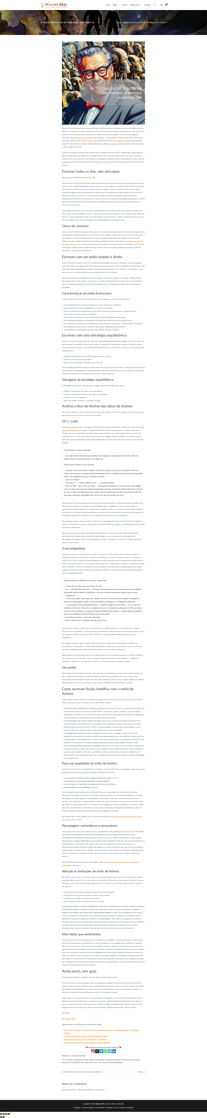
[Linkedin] (114, 1051)
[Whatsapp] (105, 1051)
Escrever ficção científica (113, 1059)
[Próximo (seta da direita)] (4, 1117)
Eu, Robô (88, 427)
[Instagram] (93, 1051)
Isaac (82, 1062)
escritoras (136, 1059)
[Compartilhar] (6, 1114)
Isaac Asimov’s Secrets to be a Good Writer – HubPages (85, 1039)
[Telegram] (110, 1051)
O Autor (124, 5)
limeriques (113, 144)
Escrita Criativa (128, 1059)
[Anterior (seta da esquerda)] (1, 1117)
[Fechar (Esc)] (9, 1114)
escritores (65, 1062)
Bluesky (91, 1107)
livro (95, 1062)
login (80, 1090)
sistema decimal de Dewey (82, 138)
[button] (118, 5)
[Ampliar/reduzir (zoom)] (1, 1114)
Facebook (130, 1107)
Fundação (89, 141)
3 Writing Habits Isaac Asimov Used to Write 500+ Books (86, 1036)
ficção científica (74, 1062)
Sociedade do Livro (111, 1107)
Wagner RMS (70, 1019)
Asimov (70, 1059)
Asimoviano (78, 1059)
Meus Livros (135, 5)
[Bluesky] (101, 1051)
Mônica (141, 1072)
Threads (84, 1107)
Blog (115, 5)
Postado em (73, 1055)
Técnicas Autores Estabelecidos (112, 1062)
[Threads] (97, 1051)
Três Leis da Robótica (70, 430)
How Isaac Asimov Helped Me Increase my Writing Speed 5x (87, 1042)
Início (108, 5)
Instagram (77, 1107)
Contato (147, 5)
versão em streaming (124, 141)
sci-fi (99, 1062)
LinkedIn (122, 1107)
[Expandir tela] (4, 1114)
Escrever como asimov (96, 1059)
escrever (85, 1059)
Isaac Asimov (89, 1062)
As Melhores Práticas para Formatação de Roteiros (82, 1072)
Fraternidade (99, 1107)
